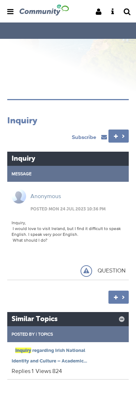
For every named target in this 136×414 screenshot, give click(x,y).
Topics (45, 334)
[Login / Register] (101, 12)
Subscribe (85, 137)
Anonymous (45, 196)
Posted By (23, 334)
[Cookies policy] (114, 12)
